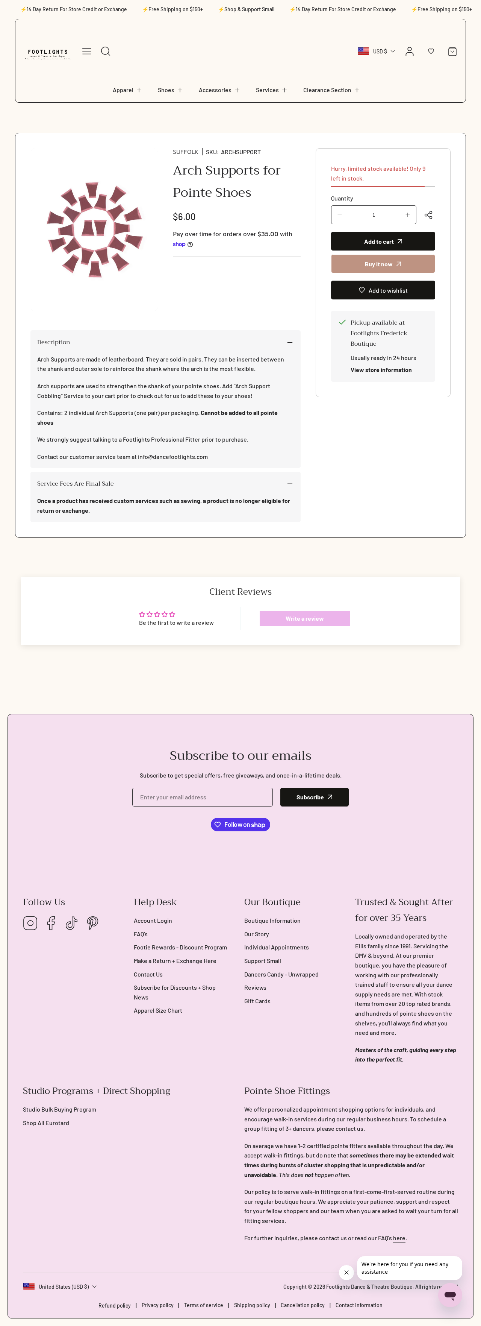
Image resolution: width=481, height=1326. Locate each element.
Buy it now (379, 263)
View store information (381, 369)
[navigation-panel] (86, 51)
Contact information (359, 1305)
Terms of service (203, 1305)
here (399, 1237)
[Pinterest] (92, 924)
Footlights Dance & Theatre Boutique (369, 1286)
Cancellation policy (303, 1305)
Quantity (342, 198)
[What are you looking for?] (105, 51)
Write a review (305, 618)
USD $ (380, 51)
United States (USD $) (64, 1286)
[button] (127, 90)
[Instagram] (30, 924)
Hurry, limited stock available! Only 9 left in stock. (378, 173)
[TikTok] (71, 924)
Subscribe (310, 796)
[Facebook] (51, 924)
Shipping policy (252, 1305)
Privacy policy (158, 1305)
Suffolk (185, 151)
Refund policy (114, 1305)
